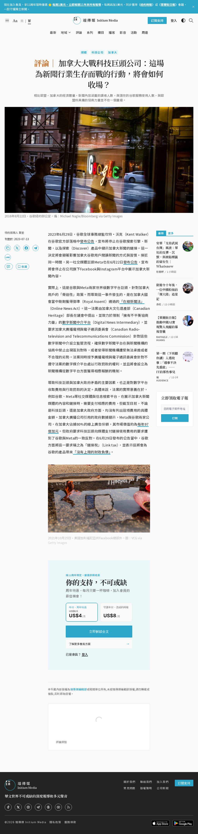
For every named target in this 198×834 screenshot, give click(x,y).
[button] (64, 32)
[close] (193, 7)
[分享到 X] (17, 248)
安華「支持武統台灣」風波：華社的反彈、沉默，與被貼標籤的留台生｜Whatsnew (167, 254)
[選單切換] (69, 32)
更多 (171, 233)
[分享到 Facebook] (26, 248)
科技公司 (98, 52)
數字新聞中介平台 (76, 322)
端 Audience (162, 378)
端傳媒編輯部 (78, 689)
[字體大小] (15, 20)
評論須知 (61, 742)
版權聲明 (146, 788)
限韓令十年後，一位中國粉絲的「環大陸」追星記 (167, 292)
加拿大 (112, 52)
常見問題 (130, 788)
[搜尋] (189, 20)
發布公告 (87, 241)
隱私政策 (55, 822)
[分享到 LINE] (8, 257)
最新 (161, 233)
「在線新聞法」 (131, 301)
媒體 (84, 52)
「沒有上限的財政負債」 (91, 451)
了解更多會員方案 (79, 644)
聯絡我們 (146, 782)
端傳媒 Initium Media (30, 822)
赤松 (158, 304)
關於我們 (130, 782)
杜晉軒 (160, 271)
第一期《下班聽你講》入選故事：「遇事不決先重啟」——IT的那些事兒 (167, 362)
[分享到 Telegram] (35, 248)
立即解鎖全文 (99, 631)
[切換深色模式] (182, 20)
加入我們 (163, 782)
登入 (85, 654)
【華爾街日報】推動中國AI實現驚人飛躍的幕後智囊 (167, 324)
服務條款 (70, 822)
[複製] (8, 248)
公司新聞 (163, 788)
